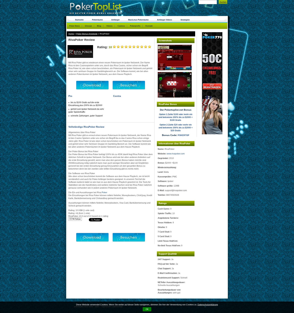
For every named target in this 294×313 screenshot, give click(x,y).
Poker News (74, 26)
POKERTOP (183, 135)
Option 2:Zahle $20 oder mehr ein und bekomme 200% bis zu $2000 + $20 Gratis (176, 128)
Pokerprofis (135, 26)
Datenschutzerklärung (208, 304)
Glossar (88, 26)
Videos (109, 26)
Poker (104, 192)
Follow (77, 219)
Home (71, 34)
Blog (99, 26)
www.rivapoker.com (176, 154)
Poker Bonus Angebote (86, 34)
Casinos (121, 26)
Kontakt (149, 26)
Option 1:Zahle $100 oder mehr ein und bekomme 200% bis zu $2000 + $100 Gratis (176, 117)
